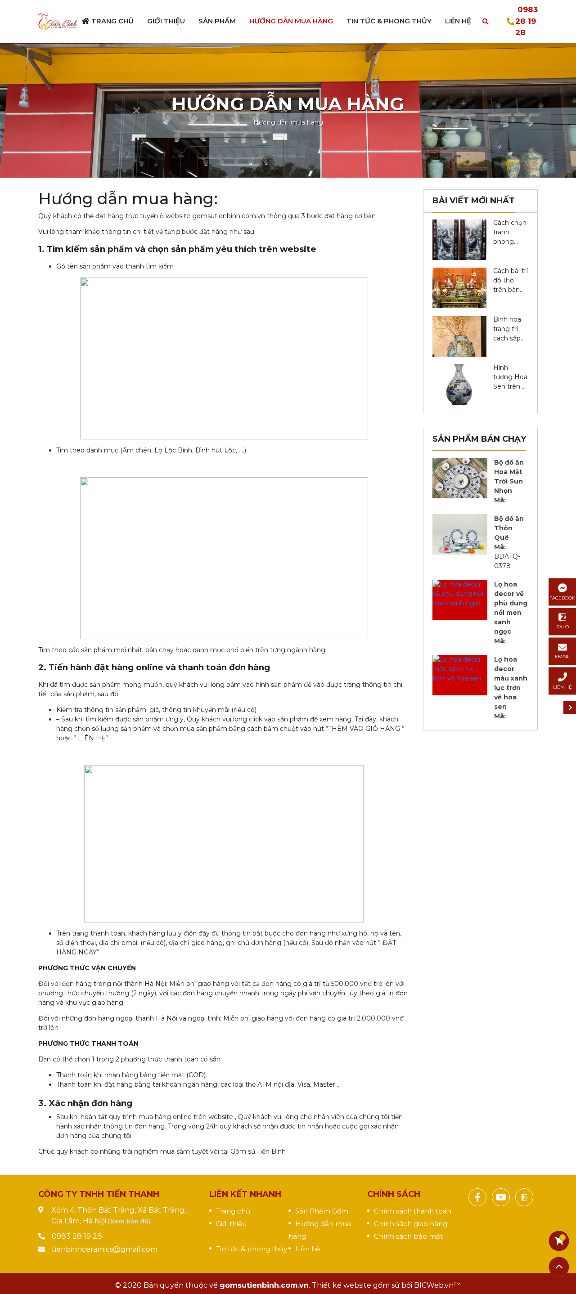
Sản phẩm (217, 21)
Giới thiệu (166, 21)
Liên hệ (458, 21)
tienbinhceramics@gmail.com (105, 1249)
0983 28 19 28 (526, 21)
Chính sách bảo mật (408, 1236)
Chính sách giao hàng (410, 1223)
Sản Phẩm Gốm (321, 1211)
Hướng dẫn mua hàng (291, 21)
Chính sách (393, 1194)
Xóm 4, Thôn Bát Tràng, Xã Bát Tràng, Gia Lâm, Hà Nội (118, 1215)
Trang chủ (112, 21)
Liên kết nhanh (245, 1194)
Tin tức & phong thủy (251, 1249)
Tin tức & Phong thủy (389, 21)
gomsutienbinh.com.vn (264, 1285)
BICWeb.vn (434, 1285)
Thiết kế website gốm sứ (356, 1285)
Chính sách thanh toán (412, 1211)
